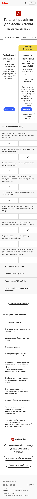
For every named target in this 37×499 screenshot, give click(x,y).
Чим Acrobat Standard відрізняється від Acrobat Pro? (17, 330)
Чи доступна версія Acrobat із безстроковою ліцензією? (15, 355)
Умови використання (20, 490)
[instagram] (7, 485)
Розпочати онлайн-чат (18, 465)
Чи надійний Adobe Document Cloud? (18, 400)
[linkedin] (14, 485)
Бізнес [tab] (25, 37)
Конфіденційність (8, 490)
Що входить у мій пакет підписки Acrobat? (17, 339)
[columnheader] (18, 127)
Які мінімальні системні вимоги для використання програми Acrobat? (16, 380)
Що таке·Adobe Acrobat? (13, 322)
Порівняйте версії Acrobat (18, 303)
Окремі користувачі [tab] (12, 37)
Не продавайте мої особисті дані (12, 495)
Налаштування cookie (9, 493)
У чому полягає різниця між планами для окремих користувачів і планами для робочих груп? (15, 410)
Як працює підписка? (12, 347)
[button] (25, 3)
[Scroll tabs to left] (1, 37)
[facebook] (4, 485)
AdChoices (26, 495)
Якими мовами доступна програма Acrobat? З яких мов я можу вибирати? (16, 391)
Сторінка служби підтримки (18, 458)
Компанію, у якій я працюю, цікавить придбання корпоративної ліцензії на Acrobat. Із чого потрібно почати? (17, 423)
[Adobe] (5, 3)
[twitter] (11, 485)
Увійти (32, 3)
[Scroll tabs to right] (35, 37)
